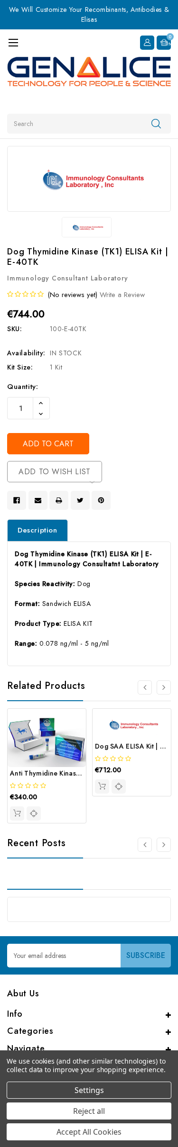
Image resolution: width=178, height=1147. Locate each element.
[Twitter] (80, 500)
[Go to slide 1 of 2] (145, 845)
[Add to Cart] (17, 813)
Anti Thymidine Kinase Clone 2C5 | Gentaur (79, 773)
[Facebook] (16, 500)
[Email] (37, 500)
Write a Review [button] (122, 294)
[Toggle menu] (13, 42)
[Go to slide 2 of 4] (164, 687)
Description (37, 530)
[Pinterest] (101, 500)
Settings (89, 1090)
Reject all (89, 1111)
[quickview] (34, 813)
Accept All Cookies (89, 1132)
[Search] (156, 123)
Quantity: (22, 386)
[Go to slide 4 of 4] (145, 687)
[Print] (58, 500)
